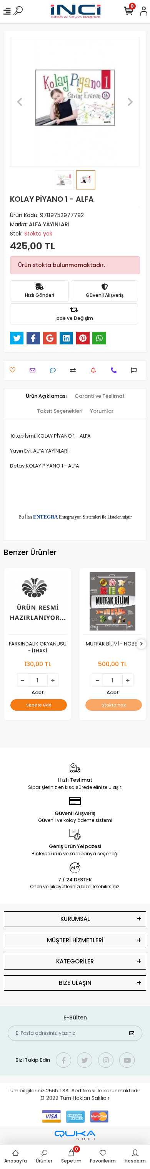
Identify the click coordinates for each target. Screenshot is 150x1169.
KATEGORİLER (75, 961)
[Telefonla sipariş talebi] (115, 370)
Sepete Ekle (39, 705)
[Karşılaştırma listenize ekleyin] (75, 370)
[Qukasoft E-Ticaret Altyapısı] (75, 1135)
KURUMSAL (75, 919)
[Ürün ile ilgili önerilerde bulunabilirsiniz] (135, 370)
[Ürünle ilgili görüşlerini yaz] (55, 370)
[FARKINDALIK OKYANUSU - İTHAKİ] (37, 603)
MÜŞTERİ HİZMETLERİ (75, 940)
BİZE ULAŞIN (75, 983)
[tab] (46, 396)
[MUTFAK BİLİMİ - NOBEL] (112, 603)
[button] (20, 101)
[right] (141, 644)
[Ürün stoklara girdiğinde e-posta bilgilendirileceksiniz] (95, 370)
